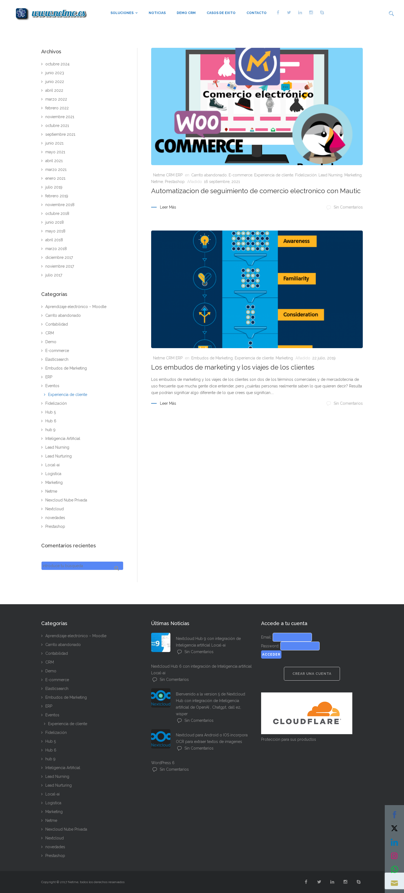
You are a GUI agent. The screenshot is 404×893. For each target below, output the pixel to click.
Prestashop (175, 181)
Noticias (157, 13)
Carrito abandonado (209, 175)
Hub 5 (50, 412)
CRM (49, 333)
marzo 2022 (56, 99)
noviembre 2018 (59, 205)
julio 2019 (53, 187)
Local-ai (52, 465)
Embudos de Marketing (212, 358)
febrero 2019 (56, 196)
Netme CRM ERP (167, 175)
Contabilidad (56, 324)
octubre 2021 (57, 125)
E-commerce (240, 175)
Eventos (52, 386)
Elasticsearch (56, 359)
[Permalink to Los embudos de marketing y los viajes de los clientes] (257, 289)
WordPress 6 (163, 763)
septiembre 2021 (60, 134)
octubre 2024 (57, 64)
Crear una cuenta (311, 674)
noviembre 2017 (59, 266)
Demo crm (186, 13)
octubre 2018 (57, 213)
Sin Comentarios (348, 207)
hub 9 (50, 430)
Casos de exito (221, 13)
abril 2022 (54, 90)
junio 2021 (54, 143)
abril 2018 (54, 240)
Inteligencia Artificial (62, 438)
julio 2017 (53, 275)
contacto (257, 13)
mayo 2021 (55, 152)
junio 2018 (54, 222)
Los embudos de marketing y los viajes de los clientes (232, 367)
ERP (48, 377)
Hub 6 (50, 421)
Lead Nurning (330, 175)
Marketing (353, 175)
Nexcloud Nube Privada (66, 500)
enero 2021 (55, 178)
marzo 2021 (56, 169)
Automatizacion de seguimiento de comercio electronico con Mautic (256, 191)
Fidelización (306, 175)
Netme (157, 181)
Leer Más (168, 207)
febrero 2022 (57, 108)
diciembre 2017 (59, 257)
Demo (50, 342)
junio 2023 (54, 73)
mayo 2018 (55, 231)
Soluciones (122, 13)
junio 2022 (54, 81)
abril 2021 (54, 161)
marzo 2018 (56, 248)
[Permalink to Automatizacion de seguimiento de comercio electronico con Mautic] (257, 106)
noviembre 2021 (59, 117)
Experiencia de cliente (273, 175)
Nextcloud (54, 509)
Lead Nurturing (58, 456)
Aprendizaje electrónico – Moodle (75, 306)
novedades (55, 517)
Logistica (53, 474)
